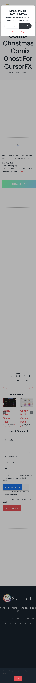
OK (18, 678)
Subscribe (25, 26)
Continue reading (18, 32)
